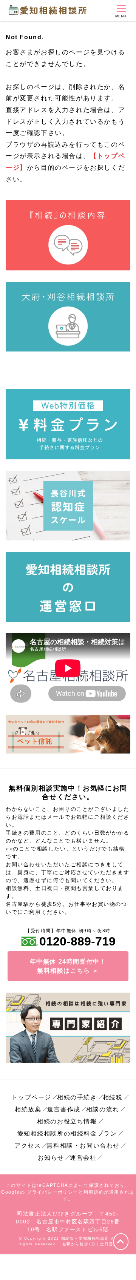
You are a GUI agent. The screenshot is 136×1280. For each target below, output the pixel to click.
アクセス (27, 1145)
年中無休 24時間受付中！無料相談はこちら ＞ (68, 966)
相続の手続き (77, 1097)
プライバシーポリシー (52, 1192)
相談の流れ (102, 1109)
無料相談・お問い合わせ (83, 1145)
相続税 (113, 1097)
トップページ (31, 1097)
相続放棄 (28, 1109)
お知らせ (51, 1157)
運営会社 (83, 1157)
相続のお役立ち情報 (67, 1121)
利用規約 (93, 1192)
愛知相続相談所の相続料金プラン (67, 1133)
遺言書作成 (63, 1109)
